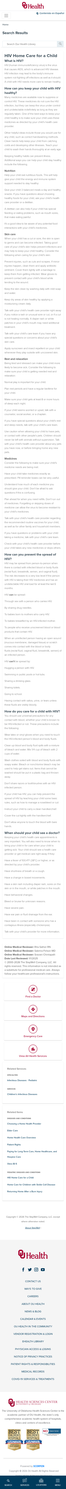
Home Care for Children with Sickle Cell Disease (31, 1184)
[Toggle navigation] (6, 15)
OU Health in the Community (33, 1326)
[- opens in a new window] (33, 1402)
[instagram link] (36, 1269)
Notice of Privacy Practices (33, 1356)
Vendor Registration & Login (33, 1334)
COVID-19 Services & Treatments (33, 1379)
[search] (29, 44)
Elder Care (12, 1130)
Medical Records (33, 1371)
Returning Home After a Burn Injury (24, 1191)
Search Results (15, 33)
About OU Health (33, 1304)
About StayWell (32, 1228)
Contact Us (33, 1281)
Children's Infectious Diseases (22, 1094)
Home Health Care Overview (21, 1137)
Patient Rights (14, 1144)
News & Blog (33, 1311)
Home (5, 24)
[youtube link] (43, 1269)
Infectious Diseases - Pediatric (22, 1080)
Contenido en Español (52, 13)
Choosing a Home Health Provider (24, 1123)
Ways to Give (33, 1288)
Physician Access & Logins (33, 1349)
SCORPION (38, 1466)
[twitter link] (30, 1269)
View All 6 (12, 1163)
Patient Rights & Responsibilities (33, 1364)
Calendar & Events (33, 1319)
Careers (33, 1296)
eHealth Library (33, 1341)
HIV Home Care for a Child (20, 1177)
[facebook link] (23, 1269)
